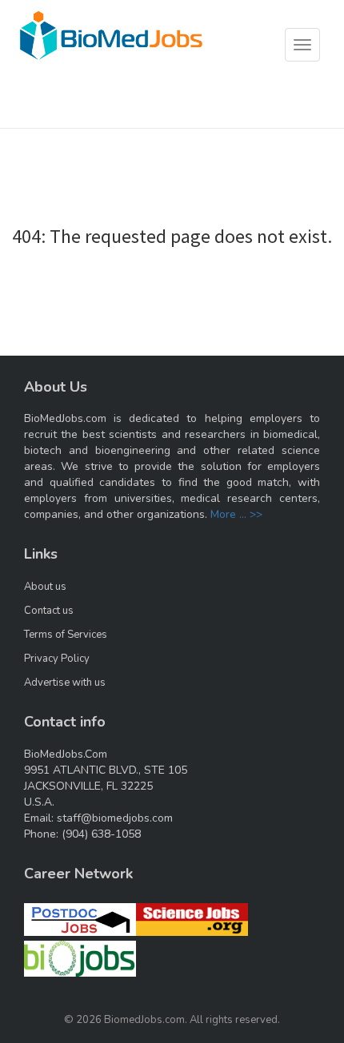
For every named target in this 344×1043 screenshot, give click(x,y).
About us (45, 586)
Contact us (49, 610)
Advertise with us (65, 682)
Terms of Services (65, 634)
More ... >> (236, 514)
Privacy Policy (57, 658)
